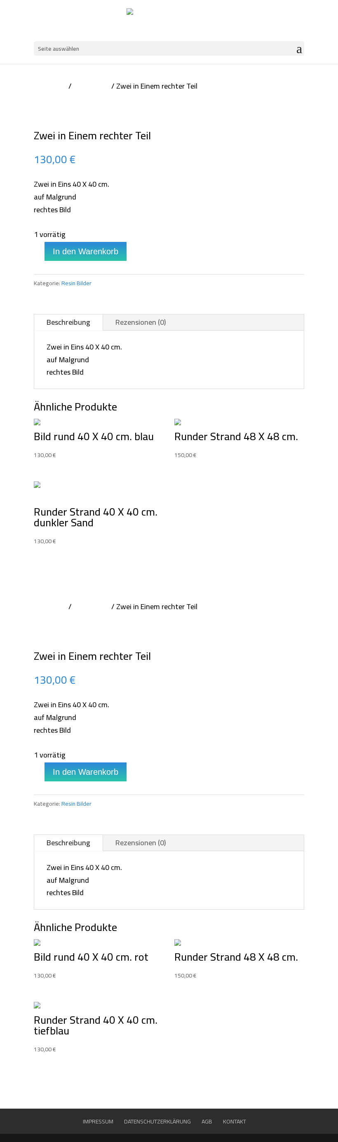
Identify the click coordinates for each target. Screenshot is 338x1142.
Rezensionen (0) (140, 322)
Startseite (50, 86)
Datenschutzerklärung (157, 1121)
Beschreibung (68, 322)
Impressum (98, 1121)
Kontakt (234, 1121)
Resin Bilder (91, 86)
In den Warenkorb (85, 251)
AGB (207, 1121)
